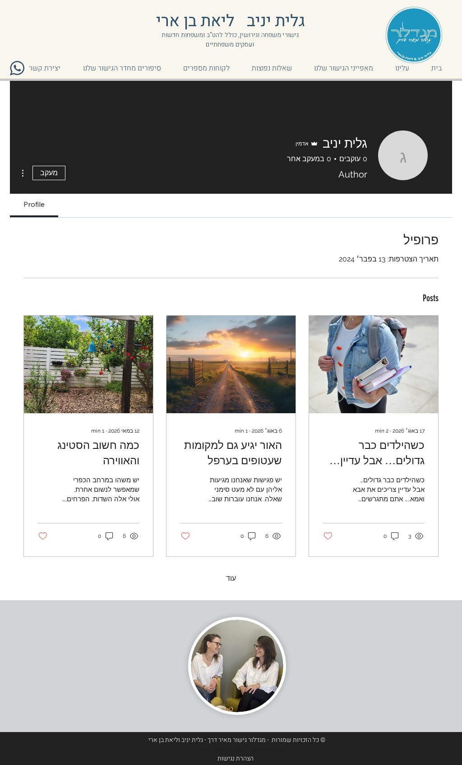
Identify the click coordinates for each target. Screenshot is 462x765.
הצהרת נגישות (235, 758)
